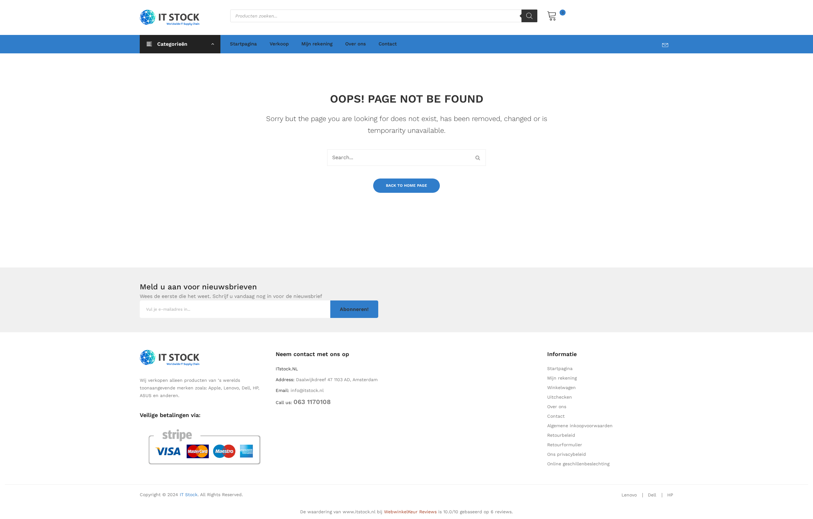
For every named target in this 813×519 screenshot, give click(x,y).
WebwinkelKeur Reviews (410, 511)
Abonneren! (354, 309)
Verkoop (279, 44)
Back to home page (406, 185)
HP (670, 494)
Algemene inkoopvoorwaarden (580, 425)
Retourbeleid (561, 435)
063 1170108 (312, 402)
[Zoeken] (529, 16)
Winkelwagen (561, 387)
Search (478, 157)
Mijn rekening (317, 44)
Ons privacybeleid (566, 454)
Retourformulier (564, 444)
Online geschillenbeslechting (578, 463)
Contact (388, 44)
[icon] (667, 43)
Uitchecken (559, 397)
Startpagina (243, 44)
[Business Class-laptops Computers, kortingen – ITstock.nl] (171, 17)
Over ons (355, 44)
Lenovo (629, 494)
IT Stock (189, 494)
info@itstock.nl (307, 390)
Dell (652, 494)
